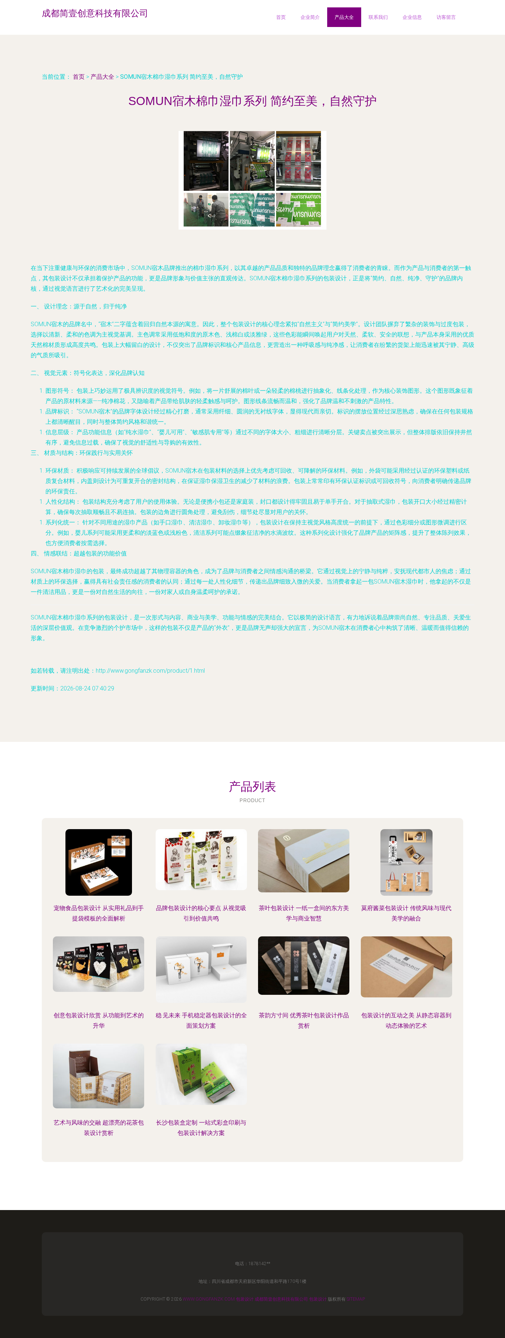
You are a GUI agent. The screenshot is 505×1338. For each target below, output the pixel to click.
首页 (281, 17)
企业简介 (310, 17)
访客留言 (446, 17)
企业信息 (412, 17)
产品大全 (344, 17)
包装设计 (245, 1299)
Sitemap (356, 1299)
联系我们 (378, 17)
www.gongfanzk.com (209, 1299)
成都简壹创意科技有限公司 (281, 1299)
